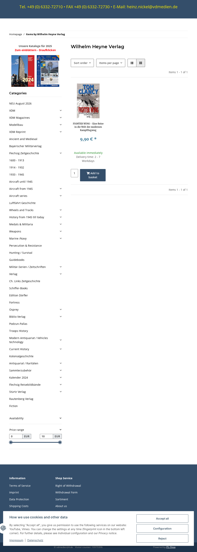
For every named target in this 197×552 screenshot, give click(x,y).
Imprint (14, 492)
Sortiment (61, 499)
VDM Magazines (19, 117)
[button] (132, 63)
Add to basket (93, 175)
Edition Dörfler (18, 295)
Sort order (81, 63)
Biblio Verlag (17, 316)
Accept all (162, 518)
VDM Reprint (17, 132)
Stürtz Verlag (17, 392)
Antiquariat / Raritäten (23, 363)
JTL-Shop (170, 547)
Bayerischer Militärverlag (25, 146)
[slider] (11, 442)
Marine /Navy (18, 238)
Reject (162, 538)
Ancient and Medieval (23, 139)
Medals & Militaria (21, 224)
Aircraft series (18, 196)
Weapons (15, 231)
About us (61, 506)
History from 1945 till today (26, 217)
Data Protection (19, 499)
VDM (12, 110)
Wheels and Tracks (21, 210)
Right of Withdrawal (68, 485)
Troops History (18, 331)
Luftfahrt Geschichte (22, 203)
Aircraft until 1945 (21, 181)
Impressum (16, 540)
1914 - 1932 (16, 167)
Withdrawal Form (66, 492)
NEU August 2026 (20, 103)
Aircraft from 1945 (21, 189)
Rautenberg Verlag (21, 399)
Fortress (14, 302)
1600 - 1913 (16, 160)
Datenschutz (35, 540)
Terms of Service (20, 485)
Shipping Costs (18, 506)
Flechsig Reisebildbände (25, 384)
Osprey (13, 309)
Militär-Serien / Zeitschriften (27, 267)
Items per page (109, 63)
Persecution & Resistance (25, 245)
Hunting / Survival (20, 252)
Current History (19, 349)
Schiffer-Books (18, 288)
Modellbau (16, 125)
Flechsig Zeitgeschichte (24, 153)
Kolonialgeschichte (21, 356)
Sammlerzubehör (20, 370)
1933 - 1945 (16, 174)
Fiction (13, 406)
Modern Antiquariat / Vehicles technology (28, 340)
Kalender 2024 (18, 377)
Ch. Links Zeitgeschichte (24, 281)
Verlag (13, 274)
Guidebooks (16, 260)
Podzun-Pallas (18, 324)
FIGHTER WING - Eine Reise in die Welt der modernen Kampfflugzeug (88, 127)
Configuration (162, 528)
